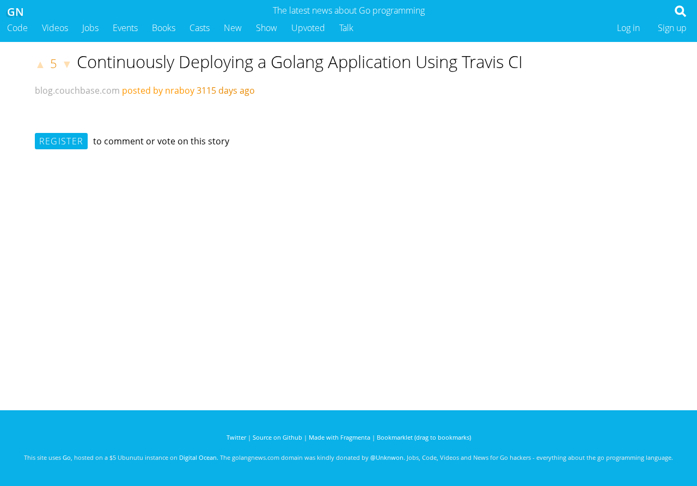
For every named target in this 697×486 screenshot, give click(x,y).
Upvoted (308, 28)
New (233, 28)
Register (61, 141)
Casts (199, 28)
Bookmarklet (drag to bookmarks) (424, 437)
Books (163, 28)
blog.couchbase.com (77, 90)
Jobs (90, 28)
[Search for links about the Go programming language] (682, 14)
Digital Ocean (198, 457)
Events (125, 28)
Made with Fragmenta (339, 437)
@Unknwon (386, 457)
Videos (55, 28)
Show (266, 28)
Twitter (236, 437)
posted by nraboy (158, 90)
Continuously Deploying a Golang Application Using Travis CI (300, 61)
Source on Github (277, 437)
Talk (346, 28)
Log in (628, 28)
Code (17, 28)
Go (67, 457)
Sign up (672, 28)
